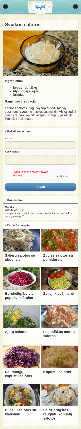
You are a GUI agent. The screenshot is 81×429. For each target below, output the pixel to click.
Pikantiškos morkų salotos (59, 334)
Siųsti (40, 187)
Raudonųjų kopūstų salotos (18, 374)
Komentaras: (12, 151)
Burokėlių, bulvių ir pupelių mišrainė (21, 296)
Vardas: (9, 138)
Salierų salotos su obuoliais (20, 257)
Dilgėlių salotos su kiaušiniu (20, 412)
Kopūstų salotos (57, 372)
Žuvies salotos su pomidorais (58, 257)
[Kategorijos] (5, 6)
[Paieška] (75, 6)
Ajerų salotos (16, 332)
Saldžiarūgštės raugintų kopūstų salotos (57, 414)
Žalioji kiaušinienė (58, 294)
